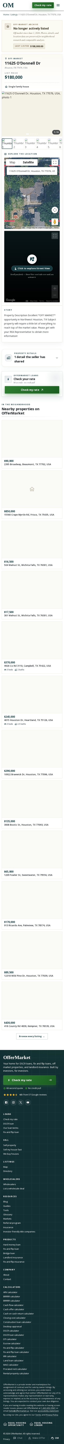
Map (5, 1166)
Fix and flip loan (11, 1132)
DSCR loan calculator (13, 1334)
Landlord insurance (13, 1257)
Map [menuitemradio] (12, 162)
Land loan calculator (13, 1360)
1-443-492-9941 (48, 1408)
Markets (7, 1218)
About (6, 1274)
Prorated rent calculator (15, 1369)
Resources (10, 1196)
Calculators (12, 1287)
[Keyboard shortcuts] (23, 228)
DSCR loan (8, 1123)
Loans (7, 1114)
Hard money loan (12, 1244)
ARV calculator (10, 1292)
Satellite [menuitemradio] (28, 162)
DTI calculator (10, 1339)
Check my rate (43, 5)
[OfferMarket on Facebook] (6, 1102)
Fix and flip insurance (13, 1261)
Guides (7, 1206)
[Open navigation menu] (58, 5)
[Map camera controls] (55, 210)
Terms (56, 228)
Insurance (8, 1227)
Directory (7, 1171)
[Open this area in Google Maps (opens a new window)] (10, 227)
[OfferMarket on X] (21, 1102)
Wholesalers (9, 1184)
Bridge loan (9, 1253)
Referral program (12, 1222)
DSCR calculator (11, 1330)
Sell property (9, 1145)
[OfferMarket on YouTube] (28, 1102)
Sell (6, 1140)
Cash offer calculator (13, 1309)
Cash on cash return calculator (18, 1313)
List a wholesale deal (13, 1188)
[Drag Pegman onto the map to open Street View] (55, 221)
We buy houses (11, 1153)
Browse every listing (32, 1036)
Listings (14, 14)
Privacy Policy (52, 1415)
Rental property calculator (16, 1373)
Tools (6, 1210)
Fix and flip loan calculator (16, 1352)
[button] (32, 266)
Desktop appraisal (12, 1326)
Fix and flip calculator (13, 1347)
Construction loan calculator (17, 1322)
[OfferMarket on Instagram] (13, 1102)
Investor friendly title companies (19, 1231)
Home (6, 14)
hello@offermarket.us (19, 1411)
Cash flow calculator (13, 1305)
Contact (7, 1279)
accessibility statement (48, 1411)
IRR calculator (10, 1356)
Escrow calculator (12, 1343)
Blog (5, 1201)
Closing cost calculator (14, 1317)
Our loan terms (10, 1127)
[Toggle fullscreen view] (55, 162)
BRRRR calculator (11, 1296)
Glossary (7, 1214)
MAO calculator (10, 1364)
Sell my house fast (12, 1149)
